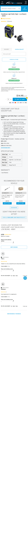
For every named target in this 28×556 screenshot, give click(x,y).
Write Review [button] (14, 247)
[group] (14, 235)
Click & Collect (19, 49)
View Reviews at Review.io (14, 313)
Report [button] (14, 275)
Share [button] (17, 275)
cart (26, 3)
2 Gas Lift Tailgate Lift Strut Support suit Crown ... (7, 197)
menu (2, 3)
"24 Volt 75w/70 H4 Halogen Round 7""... (19, 196)
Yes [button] (11, 275)
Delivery (6, 49)
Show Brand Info (5, 147)
